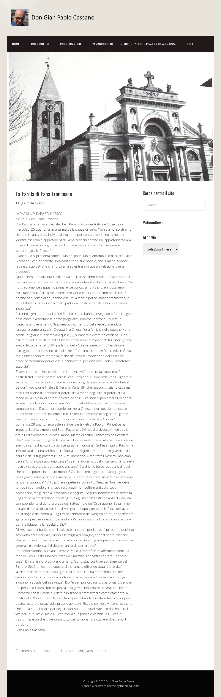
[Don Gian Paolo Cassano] (54, 22)
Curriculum (40, 44)
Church (86, 686)
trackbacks (63, 650)
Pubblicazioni (70, 44)
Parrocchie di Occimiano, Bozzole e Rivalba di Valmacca (134, 44)
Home (16, 44)
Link (190, 44)
